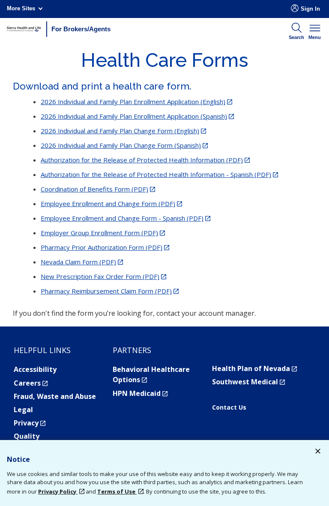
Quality (26, 436)
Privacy (29, 423)
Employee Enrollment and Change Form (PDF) (111, 203)
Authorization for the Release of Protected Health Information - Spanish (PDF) (159, 174)
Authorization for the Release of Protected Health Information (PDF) (145, 160)
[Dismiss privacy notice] (318, 452)
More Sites (21, 8)
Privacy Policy (58, 491)
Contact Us (229, 407)
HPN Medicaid (140, 393)
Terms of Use (117, 491)
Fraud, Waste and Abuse (55, 396)
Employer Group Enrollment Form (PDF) (103, 232)
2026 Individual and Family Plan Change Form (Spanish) (124, 145)
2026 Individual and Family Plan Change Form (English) (123, 130)
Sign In (310, 9)
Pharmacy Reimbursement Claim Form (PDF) (110, 291)
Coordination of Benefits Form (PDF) (98, 189)
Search (296, 37)
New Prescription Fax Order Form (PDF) (103, 276)
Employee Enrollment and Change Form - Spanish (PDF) (125, 218)
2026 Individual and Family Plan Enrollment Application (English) (136, 101)
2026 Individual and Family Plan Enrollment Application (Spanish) (137, 116)
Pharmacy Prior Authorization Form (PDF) (105, 247)
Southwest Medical (248, 381)
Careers (31, 383)
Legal (23, 409)
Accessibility (35, 369)
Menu (314, 37)
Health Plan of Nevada (254, 368)
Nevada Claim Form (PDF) (82, 261)
